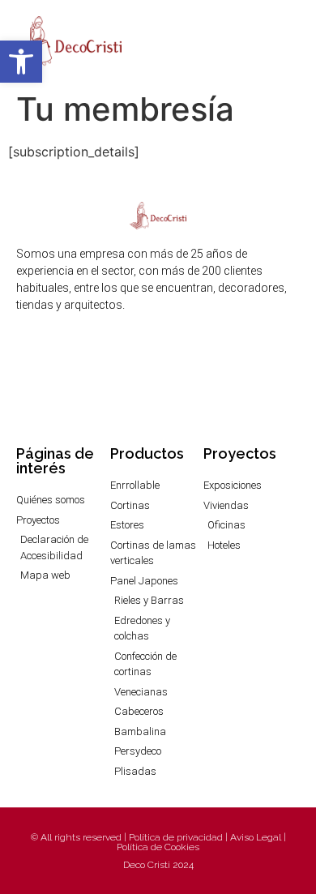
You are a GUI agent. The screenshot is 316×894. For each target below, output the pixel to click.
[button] (288, 41)
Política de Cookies (158, 847)
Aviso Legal (255, 837)
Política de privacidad (176, 837)
